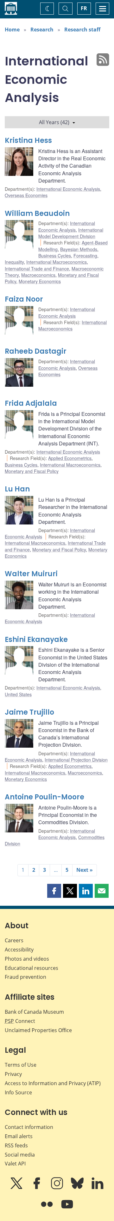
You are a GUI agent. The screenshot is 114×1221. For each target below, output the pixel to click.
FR (84, 8)
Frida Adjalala (31, 403)
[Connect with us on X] (17, 1187)
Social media (20, 1154)
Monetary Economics (40, 281)
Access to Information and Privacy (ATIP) (53, 1083)
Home (12, 29)
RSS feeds (16, 1145)
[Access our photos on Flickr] (47, 1208)
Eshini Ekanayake (36, 639)
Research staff (82, 29)
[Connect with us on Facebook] (37, 1187)
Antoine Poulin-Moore (44, 797)
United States (18, 694)
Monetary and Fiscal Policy (32, 471)
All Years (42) (54, 122)
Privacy (13, 1074)
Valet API (15, 1163)
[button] (54, 891)
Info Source (18, 1092)
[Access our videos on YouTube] (67, 1208)
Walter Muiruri (31, 574)
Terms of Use (20, 1064)
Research (42, 29)
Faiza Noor (24, 299)
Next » (84, 869)
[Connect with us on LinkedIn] (97, 1187)
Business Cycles (54, 255)
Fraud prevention (25, 976)
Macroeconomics (38, 275)
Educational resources (31, 967)
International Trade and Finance (37, 268)
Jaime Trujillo (29, 712)
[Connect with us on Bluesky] (78, 1187)
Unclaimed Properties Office (38, 1030)
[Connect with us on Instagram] (58, 1187)
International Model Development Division (70, 233)
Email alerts (19, 1136)
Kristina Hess (28, 140)
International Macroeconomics (56, 262)
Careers (14, 940)
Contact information (29, 1127)
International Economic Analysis (68, 189)
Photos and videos (27, 958)
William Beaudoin (37, 213)
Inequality (14, 262)
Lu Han (17, 489)
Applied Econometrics (70, 458)
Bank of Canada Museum (34, 1011)
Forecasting (85, 255)
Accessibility (19, 949)
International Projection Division (76, 760)
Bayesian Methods (78, 249)
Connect (20, 1021)
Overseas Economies (26, 195)
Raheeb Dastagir (35, 351)
